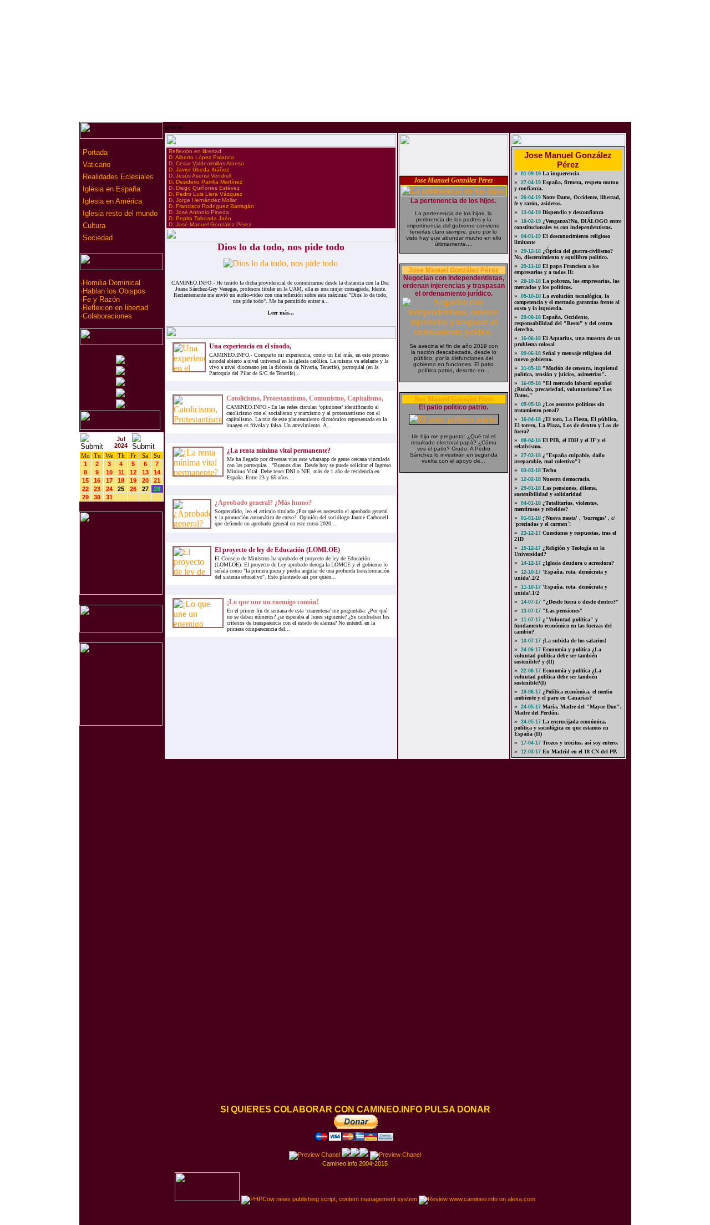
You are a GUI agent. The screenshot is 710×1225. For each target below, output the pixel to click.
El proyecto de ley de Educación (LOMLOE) (277, 550)
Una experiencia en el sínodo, (250, 346)
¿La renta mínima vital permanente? (279, 450)
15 (85, 480)
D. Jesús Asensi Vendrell (200, 176)
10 (109, 472)
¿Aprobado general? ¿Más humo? (263, 503)
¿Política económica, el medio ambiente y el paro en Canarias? (563, 695)
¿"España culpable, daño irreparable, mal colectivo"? (559, 458)
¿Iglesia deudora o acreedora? (577, 563)
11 (121, 472)
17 (109, 480)
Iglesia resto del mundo (119, 213)
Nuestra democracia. (566, 479)
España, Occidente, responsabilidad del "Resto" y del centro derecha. (563, 323)
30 (97, 497)
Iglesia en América (111, 201)
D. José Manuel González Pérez (210, 224)
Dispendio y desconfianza (572, 212)
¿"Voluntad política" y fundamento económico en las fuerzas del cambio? (563, 625)
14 (157, 472)
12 (133, 472)
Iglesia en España (110, 189)
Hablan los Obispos (114, 291)
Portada (94, 152)
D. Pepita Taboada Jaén (200, 218)
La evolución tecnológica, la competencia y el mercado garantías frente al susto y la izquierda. (567, 302)
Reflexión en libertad (195, 151)
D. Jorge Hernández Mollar (203, 200)
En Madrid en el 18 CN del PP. (579, 751)
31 (109, 497)
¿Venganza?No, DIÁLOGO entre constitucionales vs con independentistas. (567, 224)
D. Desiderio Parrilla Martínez (205, 182)
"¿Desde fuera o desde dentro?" (580, 602)
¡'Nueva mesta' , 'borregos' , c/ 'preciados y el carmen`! (564, 521)
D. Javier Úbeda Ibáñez (199, 169)
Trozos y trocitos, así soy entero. (579, 743)
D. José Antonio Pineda (199, 212)
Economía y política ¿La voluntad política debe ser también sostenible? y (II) (557, 655)
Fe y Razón (101, 299)
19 (133, 480)
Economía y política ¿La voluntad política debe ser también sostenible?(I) (557, 676)
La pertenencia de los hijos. (453, 201)
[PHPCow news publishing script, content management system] (329, 1199)
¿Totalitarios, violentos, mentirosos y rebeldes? (556, 506)
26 (133, 488)
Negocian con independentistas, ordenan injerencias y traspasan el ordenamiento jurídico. (454, 285)
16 (97, 480)
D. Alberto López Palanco (201, 157)
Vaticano (95, 164)
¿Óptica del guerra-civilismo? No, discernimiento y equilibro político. (563, 254)
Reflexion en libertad (115, 307)
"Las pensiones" (562, 611)
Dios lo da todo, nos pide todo (280, 246)
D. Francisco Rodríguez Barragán (211, 206)
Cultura (92, 225)
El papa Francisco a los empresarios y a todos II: (556, 269)
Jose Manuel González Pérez (453, 180)
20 (145, 480)
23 (97, 488)
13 (145, 472)
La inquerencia (560, 173)
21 (157, 480)
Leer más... (280, 313)
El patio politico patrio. (453, 407)
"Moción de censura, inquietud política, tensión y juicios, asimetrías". (566, 371)
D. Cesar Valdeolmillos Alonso (206, 163)
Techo (548, 470)
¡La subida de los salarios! (573, 640)
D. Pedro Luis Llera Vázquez (205, 194)
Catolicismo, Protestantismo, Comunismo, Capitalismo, (304, 398)
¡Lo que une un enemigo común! (273, 602)
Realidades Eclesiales (117, 177)
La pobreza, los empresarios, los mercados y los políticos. (567, 284)
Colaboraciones (107, 316)
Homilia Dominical (111, 283)
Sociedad (96, 238)
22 (85, 488)
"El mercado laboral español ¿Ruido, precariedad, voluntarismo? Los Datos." (563, 389)
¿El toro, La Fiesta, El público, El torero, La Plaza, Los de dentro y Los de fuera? (566, 425)
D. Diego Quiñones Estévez (204, 188)
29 (85, 497)
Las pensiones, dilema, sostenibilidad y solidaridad (555, 491)
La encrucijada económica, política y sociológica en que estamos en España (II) (561, 727)
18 (121, 480)
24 (109, 488)
